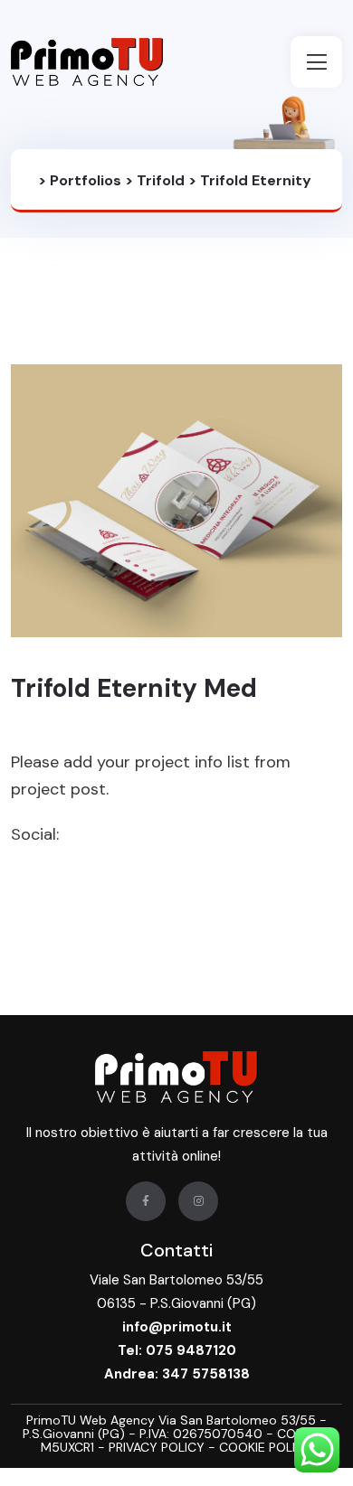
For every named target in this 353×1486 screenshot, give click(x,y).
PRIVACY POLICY (158, 1447)
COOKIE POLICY (265, 1447)
